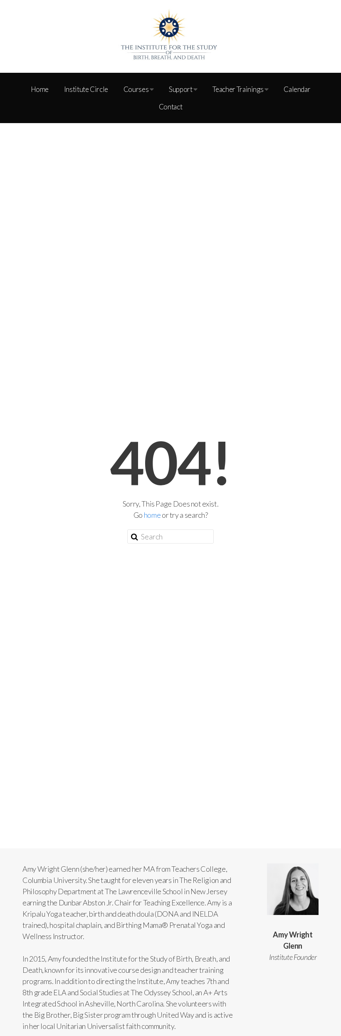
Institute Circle (86, 89)
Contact (170, 106)
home (152, 514)
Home (40, 89)
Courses (137, 89)
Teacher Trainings (238, 89)
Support (181, 89)
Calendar (297, 89)
